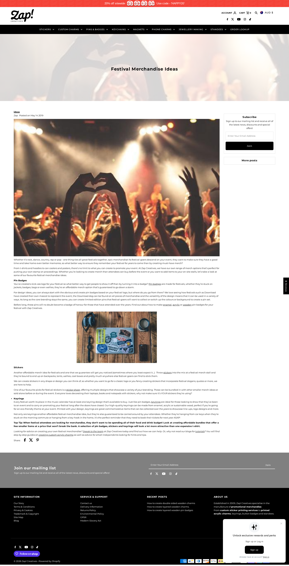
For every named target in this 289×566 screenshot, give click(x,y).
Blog (16, 520)
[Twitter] (232, 19)
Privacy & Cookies (23, 510)
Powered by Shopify (49, 561)
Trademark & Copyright (26, 513)
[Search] (256, 13)
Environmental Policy (92, 513)
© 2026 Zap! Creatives (25, 561)
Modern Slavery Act (90, 520)
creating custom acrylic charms (56, 435)
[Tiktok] (249, 19)
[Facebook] (227, 19)
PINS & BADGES (95, 29)
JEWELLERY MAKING (191, 29)
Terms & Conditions (24, 506)
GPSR (83, 517)
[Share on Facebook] (25, 440)
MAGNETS (138, 29)
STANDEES (217, 29)
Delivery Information (91, 506)
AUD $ (269, 12)
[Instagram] (244, 19)
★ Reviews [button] (286, 286)
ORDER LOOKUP (240, 29)
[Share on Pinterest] (37, 440)
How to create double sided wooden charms (171, 503)
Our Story (19, 503)
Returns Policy (88, 510)
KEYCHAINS (119, 29)
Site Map (18, 517)
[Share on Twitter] (31, 440)
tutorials (200, 431)
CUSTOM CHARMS (68, 29)
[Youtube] (238, 19)
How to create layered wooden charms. (168, 506)
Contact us (86, 503)
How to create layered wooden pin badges (170, 510)
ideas (17, 112)
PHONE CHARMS (161, 29)
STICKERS (45, 29)
